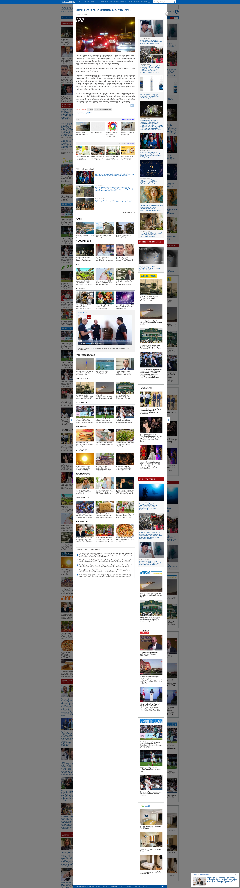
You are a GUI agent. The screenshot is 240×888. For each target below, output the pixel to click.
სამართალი (102, 2)
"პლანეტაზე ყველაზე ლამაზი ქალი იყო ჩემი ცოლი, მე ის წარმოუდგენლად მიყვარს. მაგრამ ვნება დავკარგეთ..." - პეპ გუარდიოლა (104, 570)
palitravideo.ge (83, 241)
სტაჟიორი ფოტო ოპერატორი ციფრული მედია (111, 134)
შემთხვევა (132, 2)
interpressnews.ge (85, 355)
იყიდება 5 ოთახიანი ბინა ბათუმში (127, 133)
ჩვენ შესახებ (90, 886)
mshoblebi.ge (82, 498)
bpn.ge (79, 265)
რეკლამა (98, 886)
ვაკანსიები (122, 886)
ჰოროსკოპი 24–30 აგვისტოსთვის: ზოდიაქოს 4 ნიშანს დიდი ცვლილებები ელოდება (151, 234)
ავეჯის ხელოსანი (96, 132)
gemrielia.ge (82, 521)
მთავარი (79, 2)
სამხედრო (117, 2)
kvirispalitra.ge (83, 379)
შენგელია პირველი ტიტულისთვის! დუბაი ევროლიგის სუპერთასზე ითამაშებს (151, 793)
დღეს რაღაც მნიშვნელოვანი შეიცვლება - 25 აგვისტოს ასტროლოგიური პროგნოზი (150, 181)
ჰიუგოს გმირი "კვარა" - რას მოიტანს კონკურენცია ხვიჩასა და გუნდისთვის (150, 769)
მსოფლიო (110, 2)
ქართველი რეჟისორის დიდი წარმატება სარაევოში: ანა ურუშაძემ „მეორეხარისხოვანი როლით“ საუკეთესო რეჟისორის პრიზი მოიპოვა (151, 438)
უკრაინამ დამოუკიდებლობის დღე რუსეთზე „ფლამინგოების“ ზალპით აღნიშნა (151, 322)
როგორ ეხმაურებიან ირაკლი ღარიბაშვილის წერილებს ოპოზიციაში (149, 654)
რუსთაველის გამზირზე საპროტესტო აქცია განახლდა (113, 201)
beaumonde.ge (83, 474)
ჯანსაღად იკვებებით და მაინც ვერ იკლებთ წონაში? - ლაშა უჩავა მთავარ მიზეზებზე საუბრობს (82, 158)
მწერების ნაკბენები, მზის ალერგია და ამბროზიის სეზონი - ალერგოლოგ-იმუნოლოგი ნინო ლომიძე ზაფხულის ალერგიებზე (112, 158)
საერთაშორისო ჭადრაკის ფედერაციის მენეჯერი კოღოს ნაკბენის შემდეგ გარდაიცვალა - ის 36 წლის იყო (114, 174)
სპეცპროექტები (80, 886)
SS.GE (78, 119)
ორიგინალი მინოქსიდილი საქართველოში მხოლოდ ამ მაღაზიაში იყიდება (149, 96)
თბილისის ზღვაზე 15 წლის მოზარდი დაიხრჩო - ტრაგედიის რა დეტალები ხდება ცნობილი (151, 41)
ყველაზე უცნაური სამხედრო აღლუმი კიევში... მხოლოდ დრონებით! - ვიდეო (149, 298)
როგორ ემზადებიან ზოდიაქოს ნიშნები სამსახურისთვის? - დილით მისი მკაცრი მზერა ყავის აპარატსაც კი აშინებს (222, 879)
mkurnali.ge (82, 426)
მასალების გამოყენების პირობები (137, 886)
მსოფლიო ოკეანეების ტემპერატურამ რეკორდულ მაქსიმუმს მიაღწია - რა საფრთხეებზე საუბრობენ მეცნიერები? (148, 507)
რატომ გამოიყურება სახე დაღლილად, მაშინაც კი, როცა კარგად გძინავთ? (149, 268)
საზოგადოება (94, 2)
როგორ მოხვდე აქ (128, 119)
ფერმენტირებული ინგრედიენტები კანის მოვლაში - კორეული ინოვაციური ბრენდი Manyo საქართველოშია (127, 158)
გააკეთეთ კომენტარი (84, 113)
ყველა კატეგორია (141, 2)
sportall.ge (81, 403)
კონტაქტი (114, 886)
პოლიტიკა (86, 2)
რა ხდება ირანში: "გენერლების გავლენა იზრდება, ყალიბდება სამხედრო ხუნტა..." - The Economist (150, 347)
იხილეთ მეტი (128, 212)
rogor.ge (80, 289)
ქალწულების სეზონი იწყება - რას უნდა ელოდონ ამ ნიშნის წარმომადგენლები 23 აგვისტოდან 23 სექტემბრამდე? (151, 208)
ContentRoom (130, 143)
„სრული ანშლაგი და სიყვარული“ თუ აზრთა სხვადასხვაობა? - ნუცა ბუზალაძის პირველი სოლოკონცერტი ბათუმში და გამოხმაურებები (150, 465)
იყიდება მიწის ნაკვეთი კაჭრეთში (82, 133)
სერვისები (106, 886)
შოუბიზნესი (124, 2)
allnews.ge (81, 450)
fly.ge (79, 219)
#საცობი (90, 109)
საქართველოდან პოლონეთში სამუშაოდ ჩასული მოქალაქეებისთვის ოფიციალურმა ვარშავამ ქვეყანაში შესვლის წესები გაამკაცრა (151, 680)
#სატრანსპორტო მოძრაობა (102, 109)
